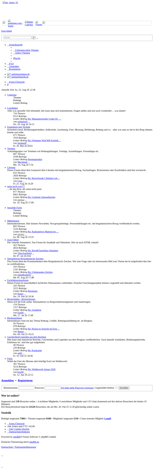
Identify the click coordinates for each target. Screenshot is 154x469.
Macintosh (22, 162)
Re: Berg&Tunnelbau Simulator (43, 250)
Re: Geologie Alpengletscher (41, 197)
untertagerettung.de (20, 74)
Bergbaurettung (14, 318)
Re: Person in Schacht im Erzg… (43, 329)
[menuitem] (26, 50)
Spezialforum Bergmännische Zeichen (25, 258)
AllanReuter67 (24, 275)
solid (19, 353)
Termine (11, 148)
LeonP (107, 418)
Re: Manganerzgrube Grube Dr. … (44, 119)
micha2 (20, 200)
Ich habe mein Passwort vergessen (77, 388)
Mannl (20, 331)
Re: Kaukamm (35, 350)
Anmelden (7, 380)
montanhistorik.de (19, 77)
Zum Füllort (13, 239)
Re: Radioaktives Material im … (43, 231)
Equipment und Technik (18, 127)
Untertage (12, 95)
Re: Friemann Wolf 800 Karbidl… (44, 140)
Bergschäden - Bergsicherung (21, 299)
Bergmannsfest (35, 159)
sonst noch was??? (16, 186)
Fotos (9, 358)
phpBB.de (34, 442)
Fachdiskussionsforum (17, 280)
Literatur (11, 167)
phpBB (16, 437)
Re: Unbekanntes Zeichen (40, 272)
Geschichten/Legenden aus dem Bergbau (26, 337)
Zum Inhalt (6, 31)
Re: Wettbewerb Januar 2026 (41, 369)
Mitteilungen (13, 221)
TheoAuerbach (24, 253)
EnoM (20, 312)
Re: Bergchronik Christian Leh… (44, 178)
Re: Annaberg (34, 310)
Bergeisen (32, 291)
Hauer (20, 293)
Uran (19, 181)
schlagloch (22, 121)
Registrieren (25, 380)
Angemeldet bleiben (105, 388)
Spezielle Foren (14, 207)
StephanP (21, 143)
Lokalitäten (12, 108)
